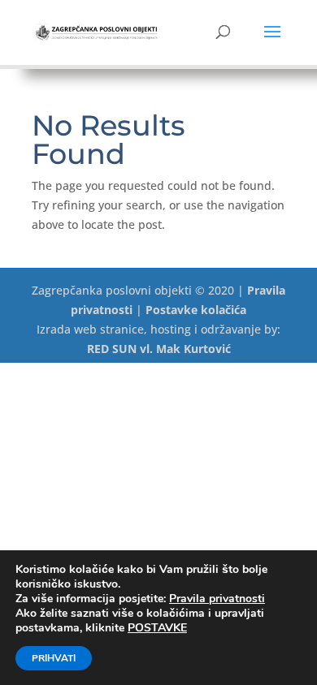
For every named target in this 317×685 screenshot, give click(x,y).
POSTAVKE (157, 628)
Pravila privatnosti (217, 598)
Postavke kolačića (195, 309)
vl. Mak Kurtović (185, 348)
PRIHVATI (54, 658)
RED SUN (112, 348)
